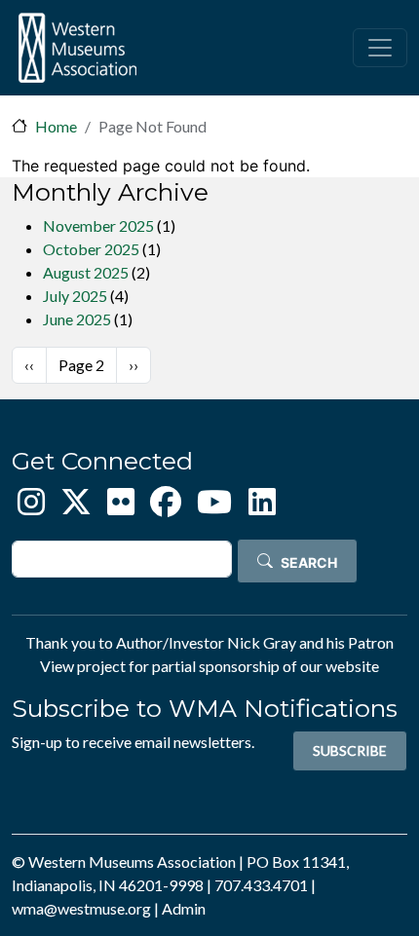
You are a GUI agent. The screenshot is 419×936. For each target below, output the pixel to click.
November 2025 (98, 225)
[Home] (77, 48)
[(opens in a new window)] (31, 507)
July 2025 (75, 295)
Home (56, 126)
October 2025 (91, 249)
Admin (184, 908)
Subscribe (350, 750)
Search (309, 562)
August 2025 (86, 272)
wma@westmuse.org (81, 908)
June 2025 (77, 319)
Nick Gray (261, 642)
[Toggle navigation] (380, 47)
